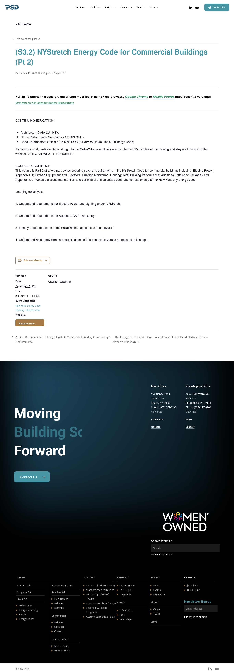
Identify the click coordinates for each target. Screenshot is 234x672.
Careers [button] (156, 426)
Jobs (122, 614)
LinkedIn (194, 585)
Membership (61, 646)
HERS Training (62, 650)
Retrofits (59, 607)
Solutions (89, 577)
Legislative (159, 594)
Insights (155, 577)
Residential (58, 592)
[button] (32, 476)
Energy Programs (62, 585)
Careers (121, 602)
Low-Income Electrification (101, 603)
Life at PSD (126, 610)
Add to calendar (33, 260)
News (156, 585)
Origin (156, 609)
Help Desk (125, 594)
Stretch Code (33, 310)
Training (21, 598)
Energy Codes (24, 585)
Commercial (59, 615)
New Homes (61, 598)
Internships (126, 619)
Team (156, 613)
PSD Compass (128, 585)
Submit (192, 627)
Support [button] (190, 426)
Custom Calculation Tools (100, 616)
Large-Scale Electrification (100, 585)
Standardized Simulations (100, 590)
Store (154, 621)
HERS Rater (25, 605)
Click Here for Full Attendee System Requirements (44, 102)
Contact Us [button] (157, 419)
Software (122, 577)
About (154, 602)
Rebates (58, 603)
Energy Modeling (28, 610)
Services (21, 577)
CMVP (22, 614)
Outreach (59, 626)
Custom (58, 631)
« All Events (23, 24)
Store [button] (189, 419)
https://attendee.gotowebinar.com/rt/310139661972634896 (29, 322)
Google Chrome (136, 96)
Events (157, 590)
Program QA (23, 592)
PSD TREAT (126, 590)
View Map (156, 411)
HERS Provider (59, 639)
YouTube (194, 590)
